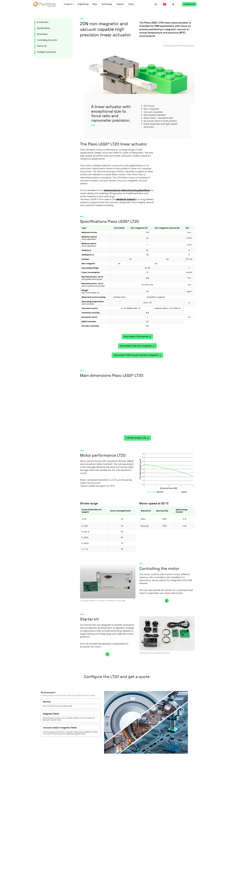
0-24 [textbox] (184, 526)
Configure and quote (46, 52)
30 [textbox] (122, 519)
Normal (58, 703)
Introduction (42, 22)
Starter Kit (42, 46)
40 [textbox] (122, 526)
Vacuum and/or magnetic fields (70, 730)
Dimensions (42, 34)
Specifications (43, 28)
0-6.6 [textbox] (84, 519)
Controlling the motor (47, 40)
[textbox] (94, 510)
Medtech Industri (126, 199)
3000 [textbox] (164, 519)
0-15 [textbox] (184, 519)
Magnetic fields (68, 716)
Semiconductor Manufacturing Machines (127, 190)
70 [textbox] (122, 543)
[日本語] (173, 4)
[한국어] (156, 4)
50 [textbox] (122, 531)
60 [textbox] (122, 537)
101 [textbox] (122, 549)
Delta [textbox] (143, 519)
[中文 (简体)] (165, 4)
